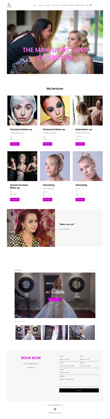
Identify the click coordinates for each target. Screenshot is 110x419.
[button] (15, 144)
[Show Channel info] (93, 270)
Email (81, 356)
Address (82, 362)
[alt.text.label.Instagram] (91, 5)
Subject (62, 369)
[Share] (89, 270)
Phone (61, 362)
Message (62, 376)
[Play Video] (28, 332)
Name (61, 356)
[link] (22, 129)
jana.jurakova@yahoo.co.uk (31, 363)
